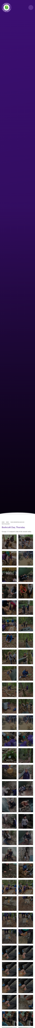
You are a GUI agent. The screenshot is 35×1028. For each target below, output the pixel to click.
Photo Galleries (6, 523)
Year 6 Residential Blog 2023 (17, 522)
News (7, 522)
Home (3, 522)
